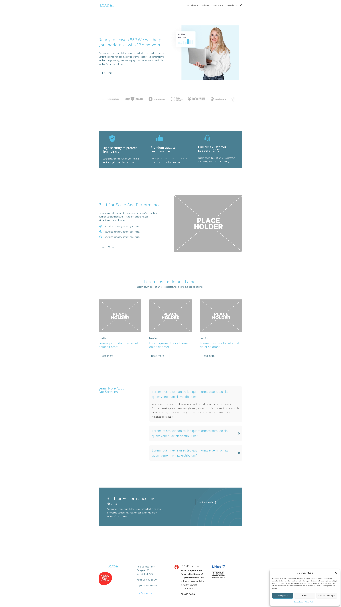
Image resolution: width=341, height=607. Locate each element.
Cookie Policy (298, 602)
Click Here (107, 73)
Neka (304, 595)
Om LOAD (217, 5)
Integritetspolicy (144, 593)
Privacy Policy (309, 602)
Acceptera (283, 595)
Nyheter (205, 5)
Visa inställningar (326, 595)
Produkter (191, 5)
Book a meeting (207, 502)
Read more (107, 356)
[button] (335, 572)
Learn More (107, 247)
